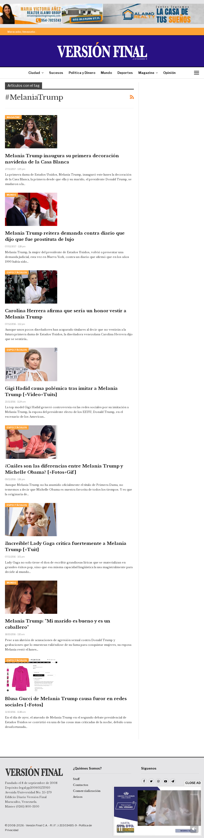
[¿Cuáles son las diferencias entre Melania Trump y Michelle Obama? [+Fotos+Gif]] (31, 442)
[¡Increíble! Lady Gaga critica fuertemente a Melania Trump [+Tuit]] (31, 519)
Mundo (106, 73)
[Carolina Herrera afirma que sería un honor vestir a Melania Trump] (31, 287)
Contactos (80, 785)
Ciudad (34, 73)
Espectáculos (17, 272)
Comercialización (87, 791)
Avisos (78, 797)
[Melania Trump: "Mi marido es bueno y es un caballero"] (31, 597)
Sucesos (56, 73)
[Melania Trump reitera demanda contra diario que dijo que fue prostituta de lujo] (31, 209)
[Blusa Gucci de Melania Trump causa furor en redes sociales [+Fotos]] (31, 674)
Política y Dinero (82, 73)
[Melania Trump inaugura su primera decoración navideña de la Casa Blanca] (31, 131)
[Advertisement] (171, 107)
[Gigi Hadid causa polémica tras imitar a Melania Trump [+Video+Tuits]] (31, 364)
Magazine (146, 73)
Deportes (125, 73)
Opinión (169, 73)
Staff (76, 779)
